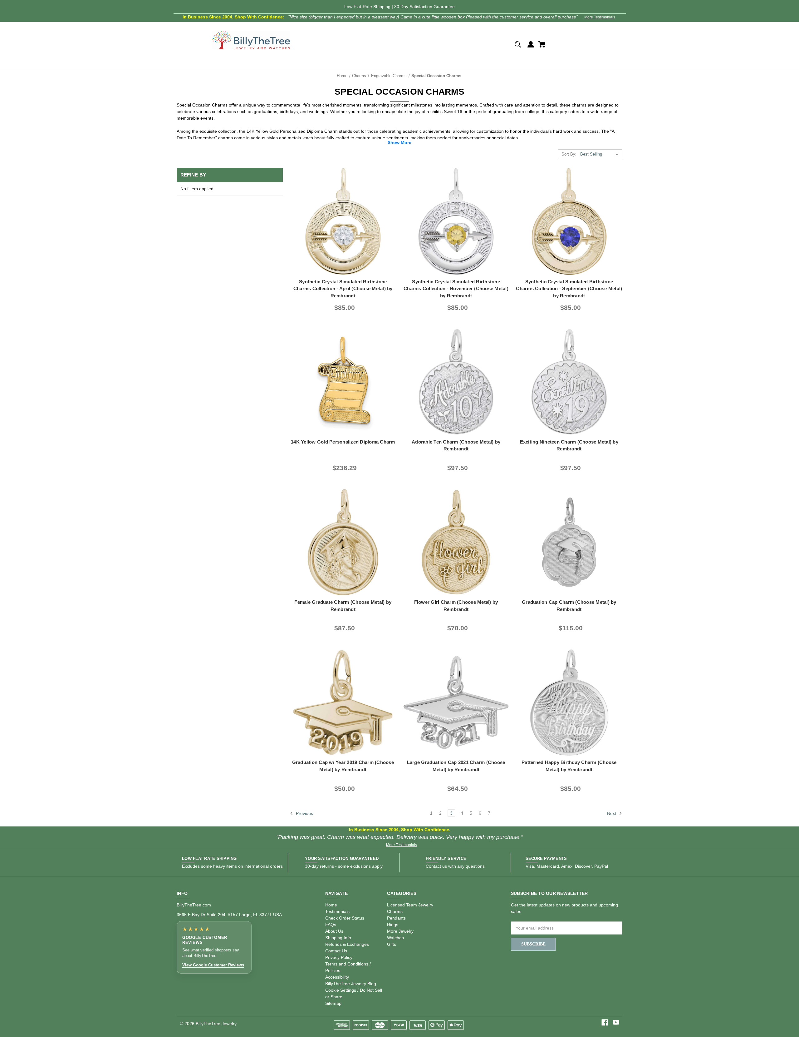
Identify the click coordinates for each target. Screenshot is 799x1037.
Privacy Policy (338, 957)
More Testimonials (599, 17)
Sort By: (568, 154)
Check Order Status (344, 917)
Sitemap (333, 1003)
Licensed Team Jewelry (410, 904)
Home (331, 904)
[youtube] (616, 1022)
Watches (395, 937)
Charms (395, 911)
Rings (392, 924)
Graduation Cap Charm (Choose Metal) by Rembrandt (569, 605)
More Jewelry (400, 931)
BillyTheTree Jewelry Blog (350, 983)
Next (612, 813)
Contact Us (336, 950)
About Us (334, 931)
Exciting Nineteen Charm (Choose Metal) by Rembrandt (569, 445)
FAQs (330, 924)
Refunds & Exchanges (347, 944)
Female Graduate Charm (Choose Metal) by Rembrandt (342, 605)
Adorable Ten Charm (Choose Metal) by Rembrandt (456, 445)
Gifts (391, 944)
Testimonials (337, 911)
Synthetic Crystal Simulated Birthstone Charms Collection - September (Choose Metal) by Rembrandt (569, 288)
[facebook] (604, 1022)
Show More (399, 142)
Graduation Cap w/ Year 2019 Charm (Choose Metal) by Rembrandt (343, 766)
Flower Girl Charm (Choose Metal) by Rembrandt (456, 605)
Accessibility (337, 977)
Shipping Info (338, 937)
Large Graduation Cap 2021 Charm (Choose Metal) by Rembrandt (456, 766)
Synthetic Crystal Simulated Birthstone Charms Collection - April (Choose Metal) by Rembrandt (343, 288)
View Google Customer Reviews (213, 965)
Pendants (396, 917)
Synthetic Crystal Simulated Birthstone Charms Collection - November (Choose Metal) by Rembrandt (456, 288)
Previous (304, 813)
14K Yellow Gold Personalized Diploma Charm (343, 441)
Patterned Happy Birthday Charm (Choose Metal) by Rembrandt (569, 766)
